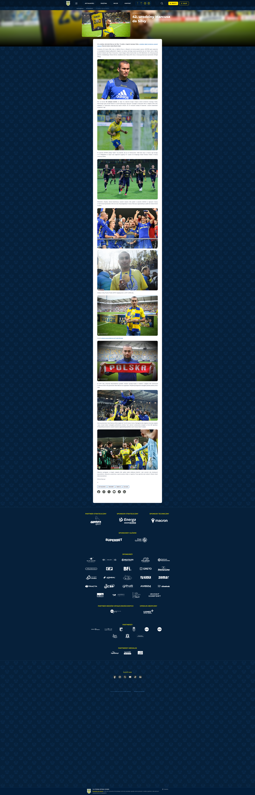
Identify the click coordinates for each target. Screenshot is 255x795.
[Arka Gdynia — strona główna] (68, 3)
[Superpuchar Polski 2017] (145, 3)
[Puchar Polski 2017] (141, 3)
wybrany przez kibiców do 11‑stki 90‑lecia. (112, 338)
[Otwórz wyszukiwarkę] (162, 3)
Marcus (118, 486)
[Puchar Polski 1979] (137, 3)
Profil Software (127, 691)
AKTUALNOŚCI (89, 3)
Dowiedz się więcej (97, 791)
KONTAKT (128, 3)
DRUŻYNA (104, 3)
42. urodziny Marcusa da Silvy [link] (102, 8)
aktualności (102, 486)
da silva (126, 486)
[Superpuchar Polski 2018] (148, 3)
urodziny (111, 486)
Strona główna (80, 8)
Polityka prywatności (139, 691)
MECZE (116, 3)
